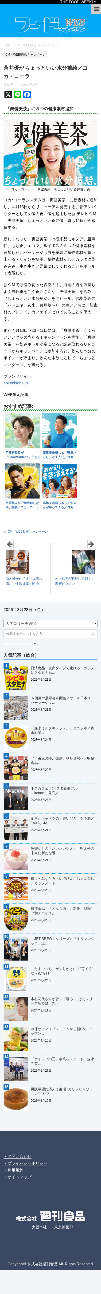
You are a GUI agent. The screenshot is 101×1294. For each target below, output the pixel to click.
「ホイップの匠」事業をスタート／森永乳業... (62, 1061)
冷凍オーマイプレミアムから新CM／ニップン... (62, 1031)
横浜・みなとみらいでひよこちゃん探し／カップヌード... (62, 880)
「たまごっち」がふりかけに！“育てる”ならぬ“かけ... (62, 971)
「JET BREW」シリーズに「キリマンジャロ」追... (62, 941)
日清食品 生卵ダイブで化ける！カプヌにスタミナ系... (62, 670)
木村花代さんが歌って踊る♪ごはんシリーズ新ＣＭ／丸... (62, 1001)
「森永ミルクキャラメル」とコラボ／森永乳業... (62, 730)
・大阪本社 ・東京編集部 (50, 1227)
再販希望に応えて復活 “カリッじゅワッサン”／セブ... (62, 1091)
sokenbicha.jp (16, 383)
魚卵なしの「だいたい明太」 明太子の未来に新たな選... (62, 850)
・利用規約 (13, 1170)
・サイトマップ (17, 1177)
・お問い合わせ (17, 1156)
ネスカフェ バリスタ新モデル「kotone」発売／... (54, 790)
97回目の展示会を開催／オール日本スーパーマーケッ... (62, 700)
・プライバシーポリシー (25, 1163)
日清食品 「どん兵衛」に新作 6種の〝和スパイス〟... (62, 911)
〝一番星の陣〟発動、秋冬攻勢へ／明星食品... (62, 760)
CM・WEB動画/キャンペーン (28, 531)
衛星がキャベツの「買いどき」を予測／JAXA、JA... (62, 820)
